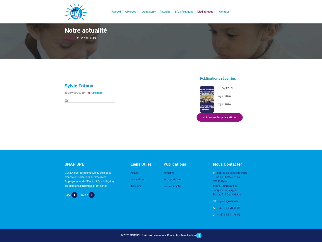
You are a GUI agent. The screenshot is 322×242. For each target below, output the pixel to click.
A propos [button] (130, 11)
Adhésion (136, 186)
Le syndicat (137, 179)
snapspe (97, 92)
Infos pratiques (183, 11)
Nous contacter (172, 186)
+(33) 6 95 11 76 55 (228, 214)
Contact (224, 11)
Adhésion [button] (148, 11)
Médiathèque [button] (205, 11)
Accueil (116, 11)
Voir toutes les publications (219, 117)
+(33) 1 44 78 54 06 (228, 208)
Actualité (165, 11)
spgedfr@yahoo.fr (227, 201)
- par (89, 92)
